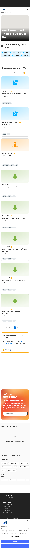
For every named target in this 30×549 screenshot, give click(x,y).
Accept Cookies (15, 546)
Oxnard (13, 480)
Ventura (5, 480)
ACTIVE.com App (7, 504)
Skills (3, 470)
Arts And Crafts (14, 463)
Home (2, 12)
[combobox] (6, 73)
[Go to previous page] (3, 327)
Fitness (4, 463)
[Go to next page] (27, 327)
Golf (15, 467)
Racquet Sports (24, 467)
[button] (17, 73)
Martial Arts (24, 463)
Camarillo (21, 480)
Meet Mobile (6, 511)
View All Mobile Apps (8, 513)
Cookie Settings (15, 536)
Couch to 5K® (6, 507)
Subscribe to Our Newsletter (10, 518)
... (20, 327)
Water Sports (11, 470)
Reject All (15, 541)
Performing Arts (6, 467)
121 (23, 327)
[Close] (28, 521)
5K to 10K (5, 509)
